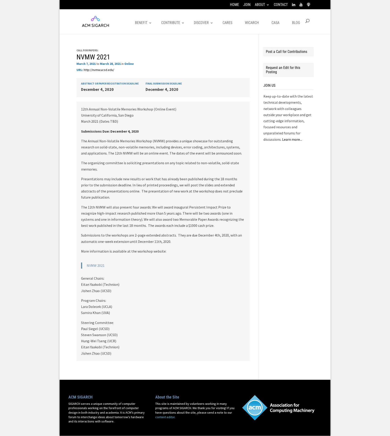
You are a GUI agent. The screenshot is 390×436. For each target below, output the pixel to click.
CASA (275, 23)
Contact (281, 5)
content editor (165, 417)
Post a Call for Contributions (286, 51)
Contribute (170, 23)
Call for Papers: (87, 50)
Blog (296, 23)
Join (247, 5)
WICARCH (252, 23)
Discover (201, 23)
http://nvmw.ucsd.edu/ (99, 70)
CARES (227, 23)
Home (234, 5)
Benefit (141, 23)
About (260, 5)
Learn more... (292, 139)
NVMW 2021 (93, 57)
